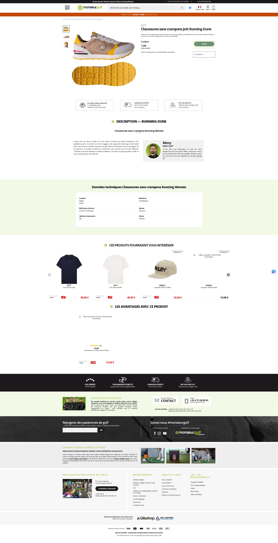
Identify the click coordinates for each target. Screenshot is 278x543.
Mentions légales (138, 480)
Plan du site (137, 502)
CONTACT (168, 401)
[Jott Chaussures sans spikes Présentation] (104, 59)
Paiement (165, 492)
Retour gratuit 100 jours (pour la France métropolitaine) (113, 2)
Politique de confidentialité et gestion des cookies (145, 533)
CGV (134, 488)
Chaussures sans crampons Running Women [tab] (139, 131)
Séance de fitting (196, 494)
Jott (143, 25)
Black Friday (194, 491)
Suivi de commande (139, 496)
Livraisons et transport (169, 489)
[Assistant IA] (190, 7)
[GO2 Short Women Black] (96, 329)
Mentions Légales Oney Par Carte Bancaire (144, 484)
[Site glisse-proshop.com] (164, 518)
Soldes (193, 488)
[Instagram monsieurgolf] (159, 433)
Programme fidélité (197, 482)
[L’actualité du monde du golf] (190, 432)
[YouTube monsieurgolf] (164, 433)
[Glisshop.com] (146, 518)
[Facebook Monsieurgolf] (155, 433)
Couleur (145, 41)
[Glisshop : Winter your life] (90, 8)
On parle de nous (138, 505)
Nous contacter (167, 480)
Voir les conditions (139, 107)
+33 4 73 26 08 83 (199, 400)
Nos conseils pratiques (198, 485)
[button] (228, 274)
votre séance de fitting (78, 458)
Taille (143, 45)
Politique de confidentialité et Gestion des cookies (145, 492)
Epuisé (204, 44)
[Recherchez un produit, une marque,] (182, 8)
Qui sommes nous (168, 486)
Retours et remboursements (171, 495)
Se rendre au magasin (106, 489)
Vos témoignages (139, 499)
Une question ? (166, 483)
